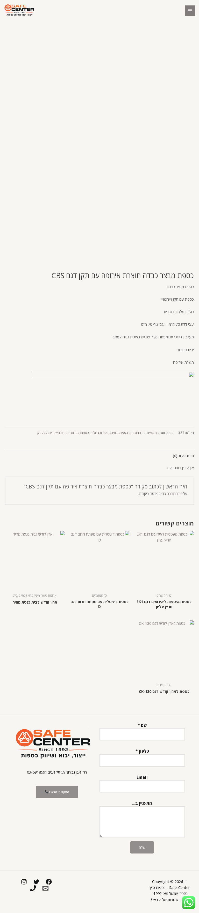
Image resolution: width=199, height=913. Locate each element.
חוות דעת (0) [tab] (183, 455)
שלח (142, 847)
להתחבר (173, 493)
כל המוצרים (137, 432)
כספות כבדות (80, 432)
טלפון (142, 751)
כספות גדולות (99, 432)
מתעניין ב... (142, 803)
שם (142, 725)
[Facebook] (49, 882)
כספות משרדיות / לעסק (53, 432)
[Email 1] (45, 888)
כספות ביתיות (119, 432)
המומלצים (153, 432)
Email (142, 777)
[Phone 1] (33, 888)
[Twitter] (36, 882)
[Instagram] (24, 882)
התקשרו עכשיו (58, 792)
